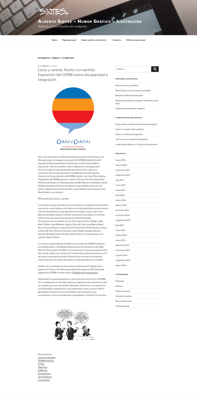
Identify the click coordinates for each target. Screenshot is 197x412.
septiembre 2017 (123, 175)
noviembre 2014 (123, 250)
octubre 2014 (121, 255)
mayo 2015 (120, 230)
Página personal (69, 40)
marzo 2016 (121, 200)
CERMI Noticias (46, 360)
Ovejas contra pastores (134, 129)
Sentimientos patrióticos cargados (130, 108)
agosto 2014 (121, 265)
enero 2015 (120, 240)
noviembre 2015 (123, 215)
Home (54, 40)
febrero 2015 (121, 235)
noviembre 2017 (123, 170)
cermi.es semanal (46, 357)
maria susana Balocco (125, 144)
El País (41, 364)
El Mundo (42, 370)
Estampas (120, 281)
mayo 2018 (120, 160)
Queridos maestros (124, 296)
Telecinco (42, 367)
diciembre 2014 (122, 245)
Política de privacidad (135, 40)
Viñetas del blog (122, 306)
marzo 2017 (121, 185)
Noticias (119, 286)
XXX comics (121, 139)
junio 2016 (120, 195)
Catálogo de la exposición (85, 272)
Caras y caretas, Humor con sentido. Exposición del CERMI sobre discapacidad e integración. (73, 75)
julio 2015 (120, 225)
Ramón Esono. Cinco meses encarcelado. (133, 90)
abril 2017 (120, 180)
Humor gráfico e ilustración (93, 40)
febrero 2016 (121, 205)
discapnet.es (44, 373)
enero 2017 (120, 190)
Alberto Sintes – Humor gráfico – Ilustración (90, 21)
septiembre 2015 (123, 220)
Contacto (117, 40)
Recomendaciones (124, 301)
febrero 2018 (121, 165)
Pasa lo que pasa (123, 291)
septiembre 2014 (123, 260)
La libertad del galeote (133, 134)
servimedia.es (45, 377)
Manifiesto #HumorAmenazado (129, 95)
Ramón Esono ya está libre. (127, 85)
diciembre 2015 (122, 210)
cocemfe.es (44, 380)
